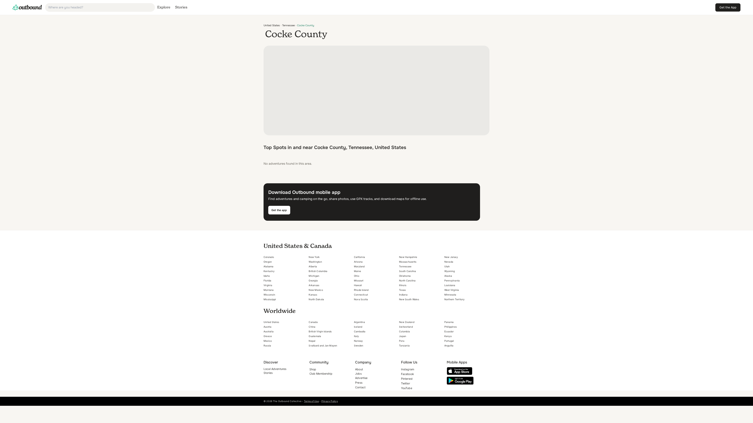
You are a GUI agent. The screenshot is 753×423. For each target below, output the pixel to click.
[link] (27, 7)
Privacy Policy (329, 401)
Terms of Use (311, 401)
